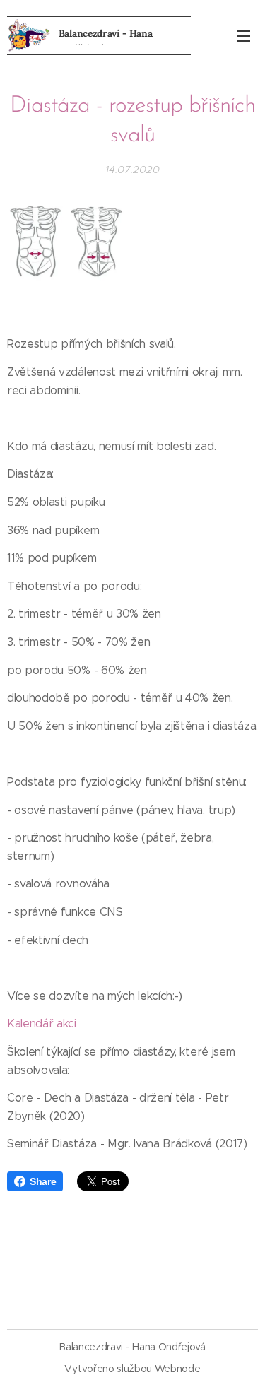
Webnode (178, 1368)
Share (43, 1181)
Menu (244, 35)
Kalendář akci (41, 1023)
